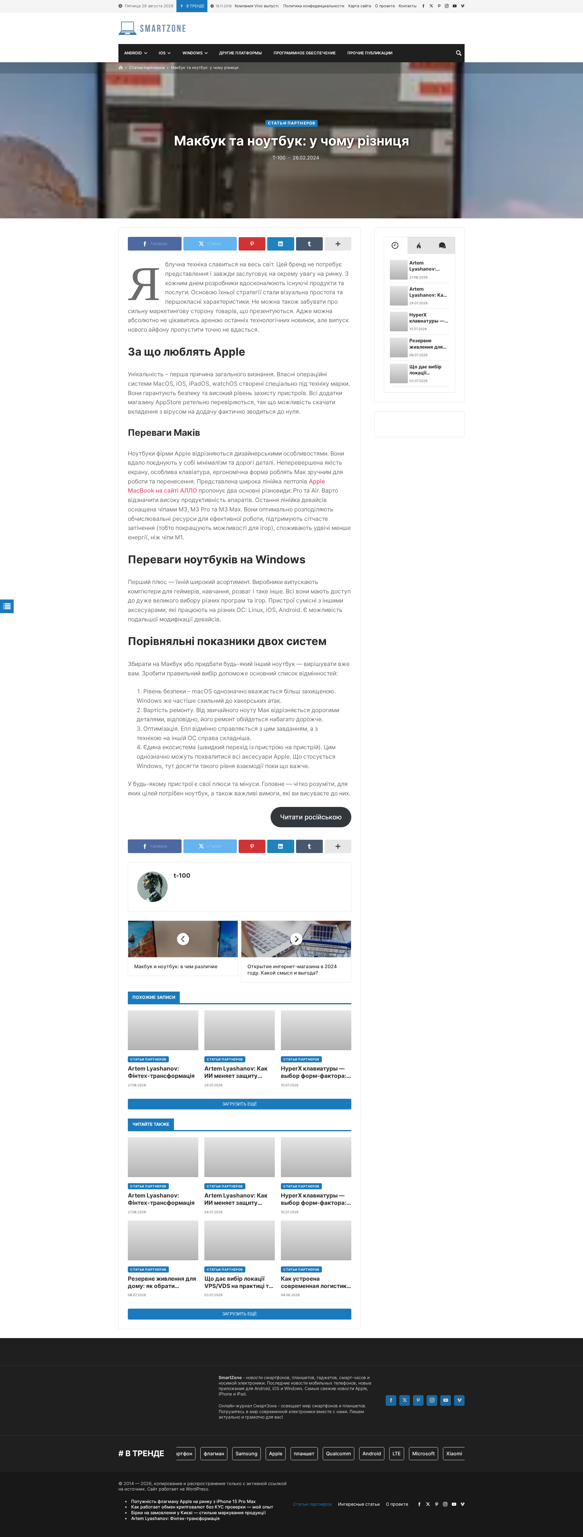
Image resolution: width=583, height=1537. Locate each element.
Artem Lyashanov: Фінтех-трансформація (161, 1072)
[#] (423, 6)
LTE (383, 1453)
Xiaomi (440, 1453)
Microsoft (409, 1453)
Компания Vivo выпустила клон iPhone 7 (264, 6)
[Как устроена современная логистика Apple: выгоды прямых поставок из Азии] (316, 1240)
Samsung (233, 1453)
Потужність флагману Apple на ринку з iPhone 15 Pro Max (193, 1501)
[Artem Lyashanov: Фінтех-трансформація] (163, 1030)
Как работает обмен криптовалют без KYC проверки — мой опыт (202, 1506)
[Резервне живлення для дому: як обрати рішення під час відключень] (163, 1240)
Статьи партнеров (147, 67)
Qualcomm (324, 1453)
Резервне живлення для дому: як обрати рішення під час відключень (162, 1282)
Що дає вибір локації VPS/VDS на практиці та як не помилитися (238, 1282)
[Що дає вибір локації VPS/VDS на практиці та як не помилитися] (239, 1240)
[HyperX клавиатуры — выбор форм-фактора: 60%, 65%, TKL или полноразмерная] (316, 1030)
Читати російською (311, 817)
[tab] (395, 245)
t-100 (182, 875)
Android (358, 1453)
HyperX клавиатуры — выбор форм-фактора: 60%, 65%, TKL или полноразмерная (313, 1072)
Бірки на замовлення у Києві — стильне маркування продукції (198, 1512)
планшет (290, 1453)
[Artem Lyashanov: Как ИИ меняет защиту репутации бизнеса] (239, 1030)
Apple (261, 1453)
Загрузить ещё (239, 1104)
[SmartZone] (152, 28)
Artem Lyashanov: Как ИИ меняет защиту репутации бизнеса (236, 1072)
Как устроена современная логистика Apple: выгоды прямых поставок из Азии (315, 1282)
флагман (200, 1453)
